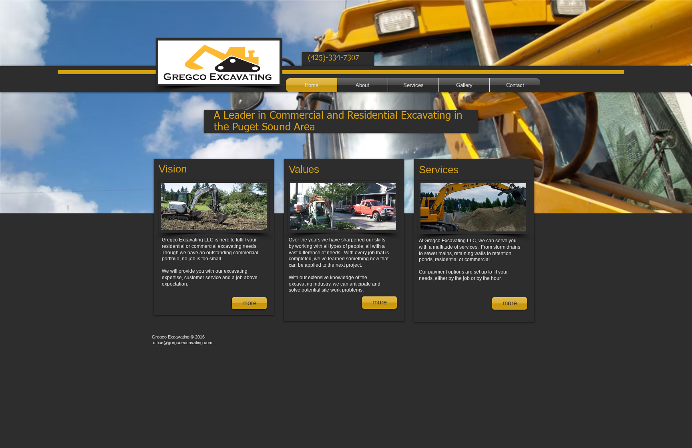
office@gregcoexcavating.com (182, 342)
